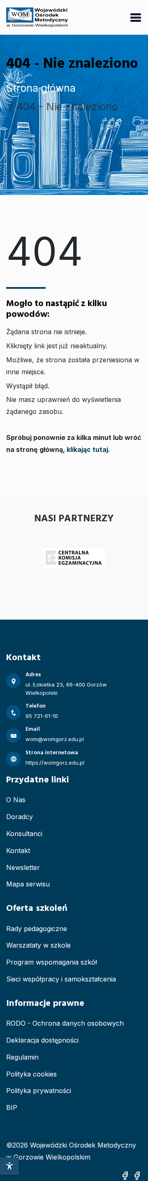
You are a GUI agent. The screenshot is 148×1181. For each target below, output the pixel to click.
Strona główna (41, 88)
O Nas (15, 800)
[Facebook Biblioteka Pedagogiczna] (137, 1175)
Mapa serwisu (28, 884)
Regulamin (22, 1057)
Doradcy (19, 817)
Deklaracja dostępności (42, 1040)
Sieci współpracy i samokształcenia (61, 979)
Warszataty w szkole (38, 945)
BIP (11, 1107)
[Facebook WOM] (125, 1175)
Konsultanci (24, 833)
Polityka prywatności (38, 1090)
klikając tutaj (87, 449)
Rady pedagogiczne (36, 928)
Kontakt (18, 850)
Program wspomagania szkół (51, 962)
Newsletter (23, 867)
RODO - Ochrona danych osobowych (65, 1023)
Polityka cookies (31, 1074)
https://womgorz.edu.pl (54, 762)
